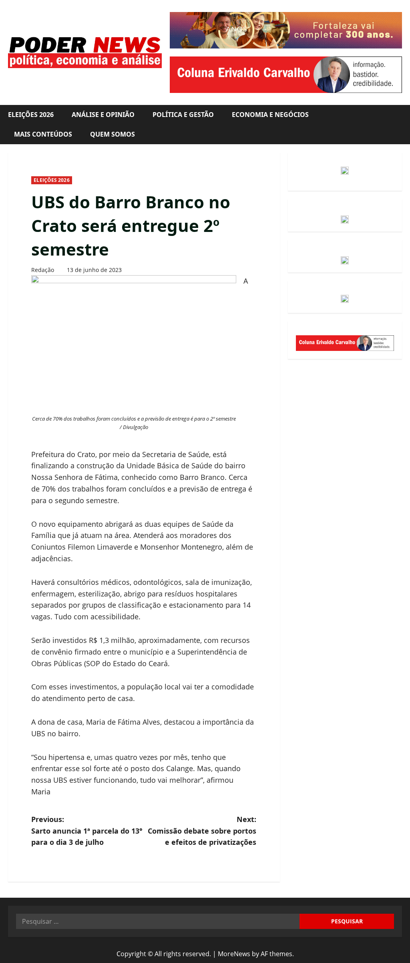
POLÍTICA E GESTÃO (183, 114)
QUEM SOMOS (112, 134)
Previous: (87, 830)
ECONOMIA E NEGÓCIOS (270, 114)
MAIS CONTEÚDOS (43, 134)
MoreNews (234, 953)
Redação (42, 270)
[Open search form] (399, 125)
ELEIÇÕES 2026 (31, 114)
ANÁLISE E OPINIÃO (103, 114)
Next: (202, 830)
